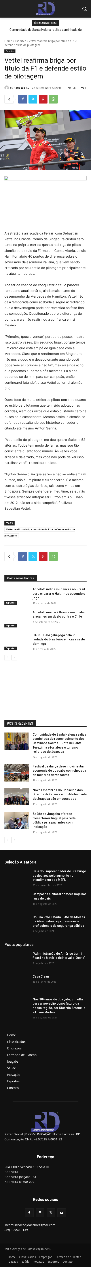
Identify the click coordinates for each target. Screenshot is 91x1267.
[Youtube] (61, 1212)
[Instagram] (40, 1212)
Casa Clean (41, 976)
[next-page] (14, 657)
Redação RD (21, 87)
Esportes (20, 41)
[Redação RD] (7, 87)
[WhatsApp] (53, 99)
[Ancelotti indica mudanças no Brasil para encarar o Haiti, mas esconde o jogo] (16, 595)
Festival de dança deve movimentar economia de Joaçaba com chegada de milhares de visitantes (59, 771)
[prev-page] (7, 657)
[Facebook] (22, 99)
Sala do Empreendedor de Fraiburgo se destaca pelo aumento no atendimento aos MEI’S (59, 875)
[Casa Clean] (16, 983)
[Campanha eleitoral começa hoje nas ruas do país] (16, 900)
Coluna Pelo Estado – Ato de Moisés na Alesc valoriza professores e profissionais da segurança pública (59, 921)
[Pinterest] (43, 99)
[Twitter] (32, 99)
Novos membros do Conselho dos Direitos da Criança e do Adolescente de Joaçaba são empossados (60, 794)
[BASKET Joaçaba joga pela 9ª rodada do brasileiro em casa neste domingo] (16, 641)
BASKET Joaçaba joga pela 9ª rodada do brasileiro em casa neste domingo (59, 639)
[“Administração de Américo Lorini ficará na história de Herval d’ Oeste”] (16, 960)
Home (8, 41)
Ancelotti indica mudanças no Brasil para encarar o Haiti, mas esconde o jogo (59, 593)
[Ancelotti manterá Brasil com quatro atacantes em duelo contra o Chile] (16, 618)
